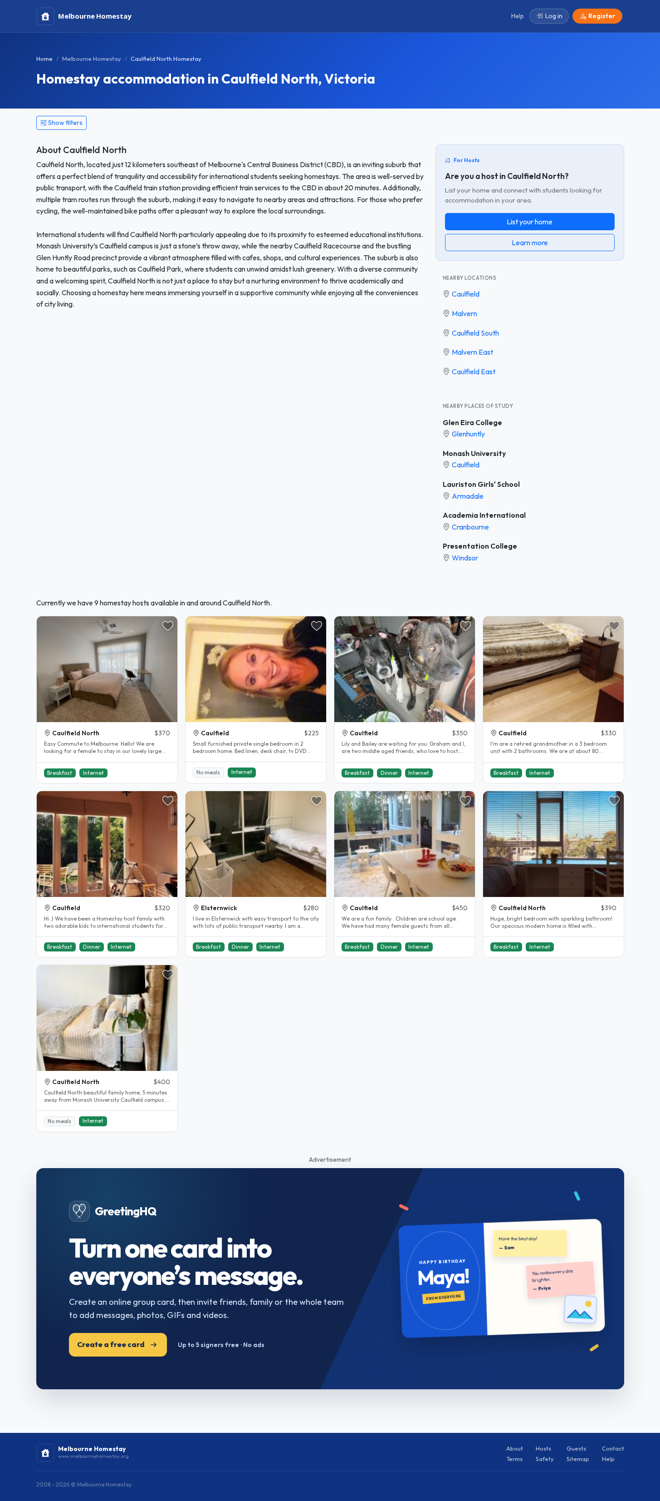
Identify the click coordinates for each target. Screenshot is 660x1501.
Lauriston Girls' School (481, 484)
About (514, 1448)
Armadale (468, 495)
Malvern (464, 313)
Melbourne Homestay (91, 58)
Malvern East (472, 352)
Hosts (543, 1448)
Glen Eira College (472, 422)
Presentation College (480, 545)
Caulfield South (475, 332)
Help (608, 1458)
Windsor (465, 557)
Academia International (484, 515)
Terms (514, 1458)
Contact (613, 1448)
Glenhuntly (468, 433)
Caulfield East (473, 371)
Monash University (474, 453)
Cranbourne (470, 526)
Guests (576, 1448)
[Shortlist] (167, 625)
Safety (545, 1458)
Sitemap (578, 1458)
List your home (529, 221)
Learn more (530, 242)
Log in (553, 16)
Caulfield (465, 293)
